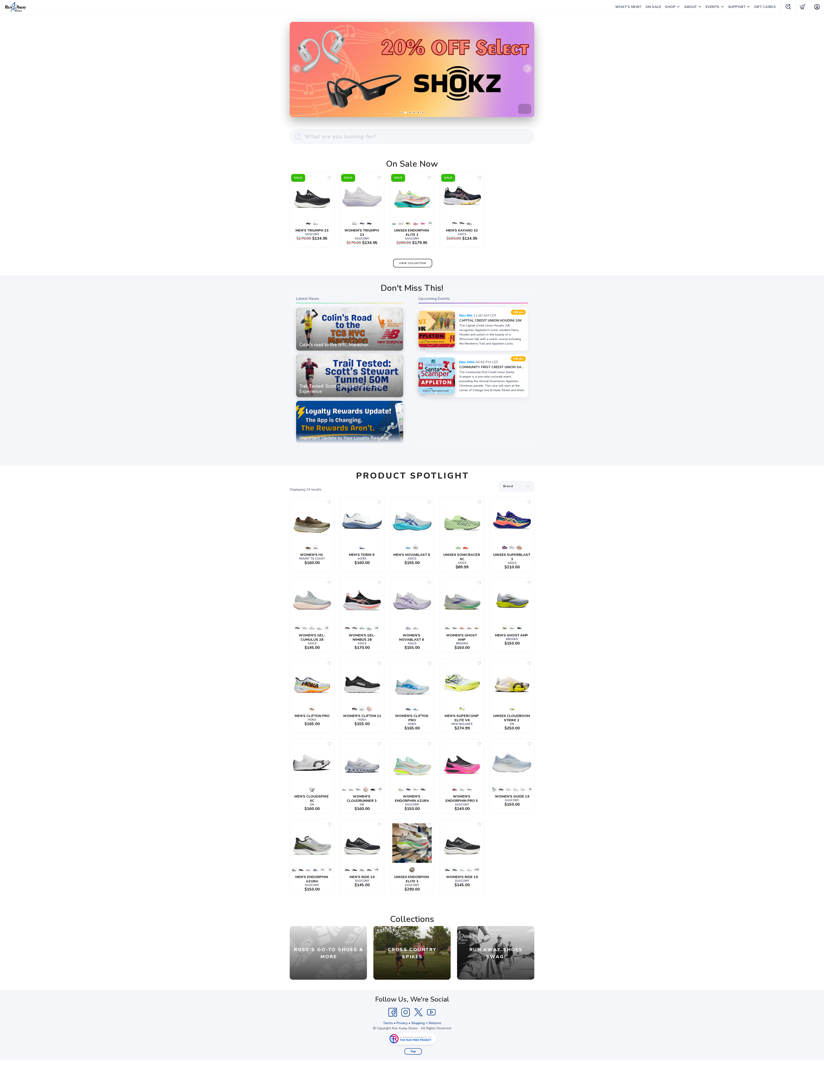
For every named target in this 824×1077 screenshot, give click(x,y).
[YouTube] (431, 1012)
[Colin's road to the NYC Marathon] (349, 350)
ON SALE (653, 7)
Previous (296, 68)
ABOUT (690, 7)
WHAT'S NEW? (628, 7)
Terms (388, 1023)
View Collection (412, 263)
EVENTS (712, 7)
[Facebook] (392, 1012)
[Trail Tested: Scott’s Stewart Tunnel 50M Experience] (349, 397)
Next (527, 68)
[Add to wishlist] (329, 177)
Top (413, 1051)
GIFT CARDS (765, 7)
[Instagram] (405, 1012)
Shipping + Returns (426, 1023)
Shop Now (512, 109)
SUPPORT (737, 7)
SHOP (670, 7)
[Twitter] (418, 1012)
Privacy (402, 1023)
